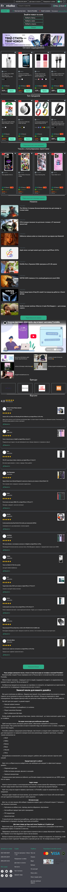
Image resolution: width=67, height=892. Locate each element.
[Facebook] (2, 871)
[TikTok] (2, 875)
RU (61, 1)
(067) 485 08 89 (5, 853)
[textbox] (33, 17)
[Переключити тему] (64, 1)
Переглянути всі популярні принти (33, 198)
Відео (32, 861)
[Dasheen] (42, 79)
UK (59, 1)
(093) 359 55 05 (5, 861)
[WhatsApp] (11, 875)
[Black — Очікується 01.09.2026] (22, 127)
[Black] (44, 79)
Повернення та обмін (49, 1)
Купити (12, 90)
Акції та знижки (45, 11)
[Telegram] (6, 875)
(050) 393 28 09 (5, 857)
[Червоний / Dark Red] (42, 127)
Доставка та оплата (35, 1)
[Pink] (38, 79)
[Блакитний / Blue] (40, 127)
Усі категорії (34, 869)
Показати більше (33, 667)
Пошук (33, 27)
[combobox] (33, 18)
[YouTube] (6, 871)
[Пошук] (49, 5)
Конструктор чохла (20, 11)
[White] (46, 79)
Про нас (33, 853)
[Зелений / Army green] (46, 127)
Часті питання (18, 870)
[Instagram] (11, 871)
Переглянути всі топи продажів (33, 145)
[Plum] (40, 79)
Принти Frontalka (32, 11)
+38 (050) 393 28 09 (21, 1)
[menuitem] (58, 2)
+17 (48, 127)
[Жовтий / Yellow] (44, 127)
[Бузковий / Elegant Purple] (38, 127)
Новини (33, 857)
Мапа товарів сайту (36, 877)
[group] (34, 39)
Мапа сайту (34, 873)
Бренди (33, 865)
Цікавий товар (18, 874)
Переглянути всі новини (33, 318)
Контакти (17, 866)
